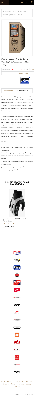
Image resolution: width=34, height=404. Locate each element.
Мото (14, 12)
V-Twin (20, 15)
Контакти (29, 381)
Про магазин (19, 381)
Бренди (28, 384)
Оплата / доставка (17, 384)
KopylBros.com (20, 394)
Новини (10, 381)
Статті (3, 381)
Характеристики (22, 90)
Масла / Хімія (22, 12)
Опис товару (8, 90)
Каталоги (6, 384)
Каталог (8, 12)
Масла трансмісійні (10, 15)
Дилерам (17, 387)
